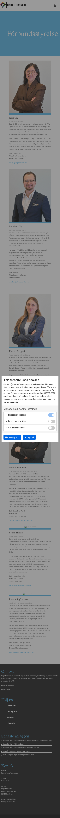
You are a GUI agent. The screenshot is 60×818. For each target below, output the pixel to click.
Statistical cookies (17, 428)
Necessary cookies (17, 415)
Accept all (29, 437)
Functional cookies (17, 421)
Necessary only (12, 437)
